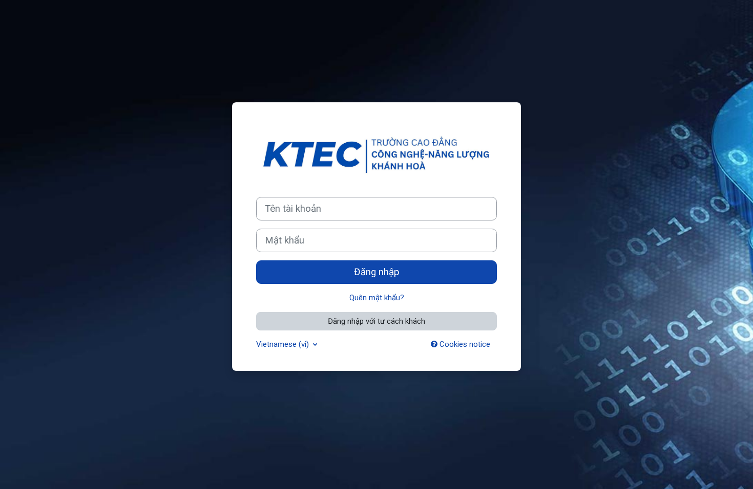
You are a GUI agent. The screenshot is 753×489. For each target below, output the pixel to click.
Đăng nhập (377, 272)
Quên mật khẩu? (376, 297)
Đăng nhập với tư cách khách (376, 321)
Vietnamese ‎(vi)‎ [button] (283, 344)
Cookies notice (463, 344)
